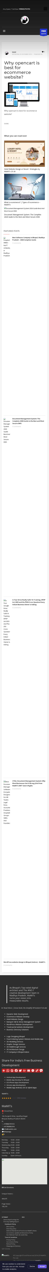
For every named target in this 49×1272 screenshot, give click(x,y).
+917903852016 (9, 1126)
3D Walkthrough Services (16, 1047)
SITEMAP (5, 1217)
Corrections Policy (12, 1242)
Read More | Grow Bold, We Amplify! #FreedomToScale (25, 1008)
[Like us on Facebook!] (26, 1249)
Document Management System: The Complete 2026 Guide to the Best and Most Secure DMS (22, 215)
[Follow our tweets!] (15, 1249)
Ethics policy (10, 1226)
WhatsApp (7, 1132)
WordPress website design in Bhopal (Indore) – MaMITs (24, 962)
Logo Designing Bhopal (16, 1036)
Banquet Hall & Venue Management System (23, 1022)
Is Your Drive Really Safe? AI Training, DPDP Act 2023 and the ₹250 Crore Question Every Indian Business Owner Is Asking (28, 602)
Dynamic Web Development (17, 1014)
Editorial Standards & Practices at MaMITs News (21, 1231)
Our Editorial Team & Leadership (16, 1235)
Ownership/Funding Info (11, 1219)
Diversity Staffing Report (11, 1221)
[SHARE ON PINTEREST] (18, 127)
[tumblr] (14, 3)
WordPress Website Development (20, 1024)
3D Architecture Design (15, 1049)
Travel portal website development (20, 1027)
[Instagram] (10, 3)
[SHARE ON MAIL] (22, 127)
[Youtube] (18, 3)
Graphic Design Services (16, 1044)
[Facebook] (3, 3)
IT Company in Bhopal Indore (18, 1052)
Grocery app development (16, 1085)
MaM (14, 52)
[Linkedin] (12, 1249)
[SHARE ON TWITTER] (6, 127)
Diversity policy (11, 1229)
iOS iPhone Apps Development (18, 1082)
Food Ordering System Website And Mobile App (25, 1039)
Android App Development (16, 1077)
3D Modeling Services (15, 1042)
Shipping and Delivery (13, 1246)
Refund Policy (10, 1244)
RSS (23, 1217)
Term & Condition (11, 1237)
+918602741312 (24, 9)
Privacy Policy (10, 1240)
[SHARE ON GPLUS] (14, 127)
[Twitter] (7, 3)
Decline (32, 1266)
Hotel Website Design (15, 1019)
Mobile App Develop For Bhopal (18, 1080)
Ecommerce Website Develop (18, 1017)
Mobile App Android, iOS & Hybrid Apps (22, 1087)
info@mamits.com (10, 1129)
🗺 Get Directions (8, 1188)
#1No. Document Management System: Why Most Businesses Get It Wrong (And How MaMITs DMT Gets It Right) (28, 783)
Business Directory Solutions (18, 1029)
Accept (42, 1266)
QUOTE (43, 32)
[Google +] (21, 3)
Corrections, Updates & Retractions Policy (19, 1233)
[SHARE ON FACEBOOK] (10, 127)
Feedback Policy (10, 1224)
